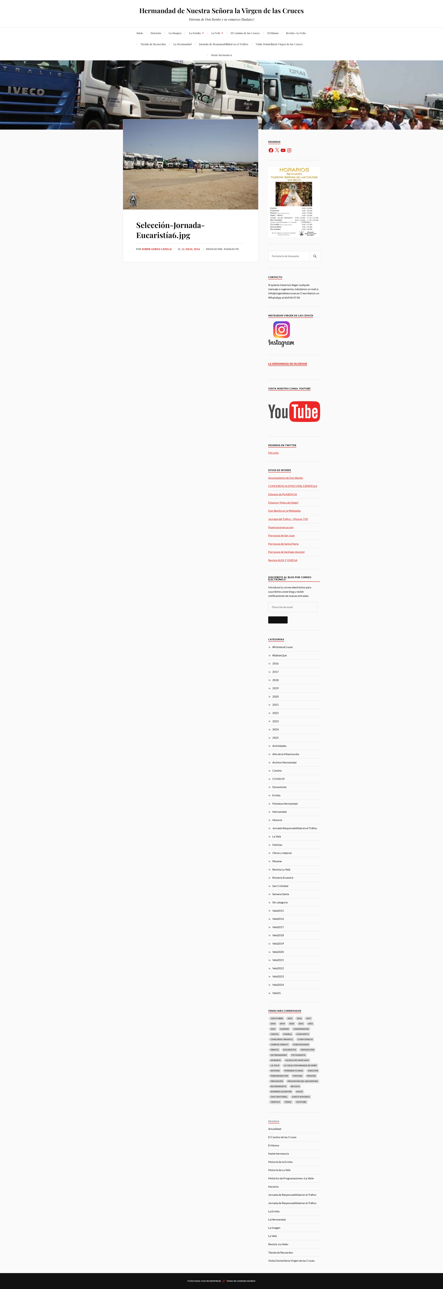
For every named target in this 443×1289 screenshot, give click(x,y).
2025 (275, 737)
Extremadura (279, 1055)
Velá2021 (278, 960)
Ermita (276, 795)
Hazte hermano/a (221, 55)
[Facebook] (271, 150)
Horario (276, 1060)
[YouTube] (283, 150)
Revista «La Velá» (296, 33)
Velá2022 (278, 968)
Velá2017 (278, 927)
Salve (299, 1091)
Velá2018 (278, 935)
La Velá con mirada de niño (300, 1065)
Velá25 (276, 993)
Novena (275, 1070)
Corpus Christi (279, 1044)
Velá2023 (278, 976)
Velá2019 (278, 943)
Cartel (275, 1034)
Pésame (277, 861)
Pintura (297, 1076)
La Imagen (175, 33)
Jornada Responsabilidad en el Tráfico (294, 828)
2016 (275, 663)
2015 (290, 1018)
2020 (275, 696)
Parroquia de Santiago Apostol (286, 551)
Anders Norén (246, 1281)
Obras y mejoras (282, 852)
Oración (313, 1070)
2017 (275, 671)
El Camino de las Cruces (245, 33)
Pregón (311, 1076)
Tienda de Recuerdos (153, 44)
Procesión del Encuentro (303, 1081)
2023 (275, 721)
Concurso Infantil (282, 1039)
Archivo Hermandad (284, 762)
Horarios (156, 33)
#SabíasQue (279, 655)
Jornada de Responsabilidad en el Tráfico (223, 44)
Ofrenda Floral (293, 1070)
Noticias (277, 844)
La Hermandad (182, 44)
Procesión (277, 1081)
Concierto (302, 1034)
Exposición (307, 1050)
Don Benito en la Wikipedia (284, 510)
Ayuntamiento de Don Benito (285, 477)
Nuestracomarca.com (280, 527)
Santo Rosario (301, 1097)
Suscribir (277, 619)
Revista (295, 1086)
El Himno (272, 33)
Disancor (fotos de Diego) (283, 502)
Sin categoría (280, 902)
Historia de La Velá (279, 1170)
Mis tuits (273, 452)
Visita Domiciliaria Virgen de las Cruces (279, 44)
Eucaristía (289, 1050)
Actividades (279, 745)
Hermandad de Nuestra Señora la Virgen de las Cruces (221, 10)
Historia (277, 820)
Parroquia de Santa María (283, 543)
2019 (275, 688)
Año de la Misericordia (285, 754)
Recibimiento (278, 1086)
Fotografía (298, 1055)
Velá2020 (278, 951)
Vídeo (288, 1102)
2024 (275, 729)
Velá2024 (278, 984)
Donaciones (279, 787)
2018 (275, 680)
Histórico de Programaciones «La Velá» (291, 1178)
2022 (275, 712)
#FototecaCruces (282, 647)
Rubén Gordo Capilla (157, 249)
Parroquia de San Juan (281, 535)
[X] (277, 150)
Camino (277, 770)
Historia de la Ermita (280, 1161)
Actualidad (274, 1128)
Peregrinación (279, 1076)
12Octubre (277, 1018)
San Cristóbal (280, 885)
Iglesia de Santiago (297, 1060)
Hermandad (279, 811)
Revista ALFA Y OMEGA (282, 560)
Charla (287, 1034)
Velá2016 (278, 918)
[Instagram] (289, 150)
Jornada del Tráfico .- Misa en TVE (288, 519)
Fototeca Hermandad (285, 803)
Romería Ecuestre (282, 877)
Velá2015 (278, 910)
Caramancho (301, 1029)
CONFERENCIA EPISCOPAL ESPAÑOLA (292, 486)
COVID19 (278, 778)
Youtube (301, 1102)
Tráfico (275, 1102)
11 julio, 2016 (191, 249)
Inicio (140, 33)
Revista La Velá (281, 869)
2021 (275, 704)
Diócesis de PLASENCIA (282, 494)
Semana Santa (280, 894)
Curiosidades (301, 1044)
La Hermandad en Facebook (287, 363)
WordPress (213, 1281)
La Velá (215, 33)
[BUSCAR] (315, 256)
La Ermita (195, 33)
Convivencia (305, 1039)
